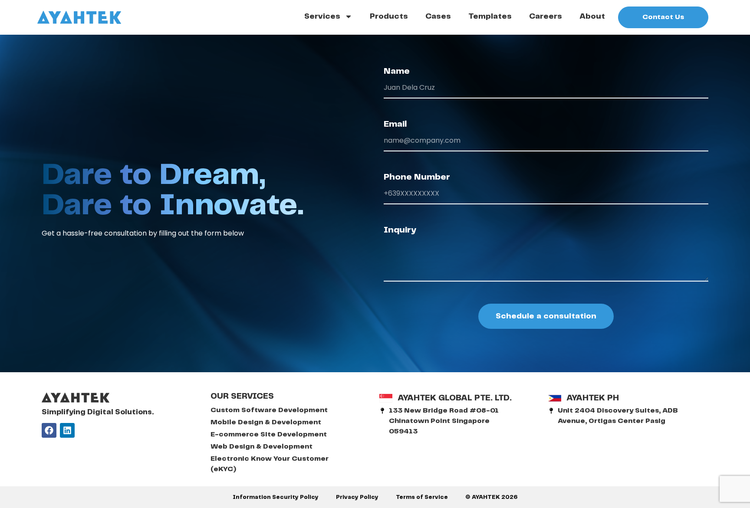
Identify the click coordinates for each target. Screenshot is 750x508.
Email (395, 124)
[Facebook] (49, 430)
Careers (545, 16)
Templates (490, 16)
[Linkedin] (67, 430)
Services (322, 16)
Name (397, 71)
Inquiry (400, 230)
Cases (438, 16)
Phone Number (417, 177)
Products (389, 16)
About (592, 16)
